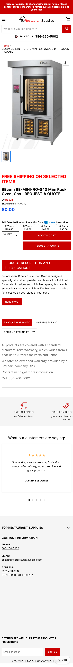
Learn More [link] (62, 222)
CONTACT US (44, 661)
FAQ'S (30, 661)
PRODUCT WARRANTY (17, 322)
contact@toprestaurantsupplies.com (22, 559)
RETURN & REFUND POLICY (19, 332)
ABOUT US (17, 661)
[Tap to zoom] (66, 62)
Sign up (52, 651)
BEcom (9, 199)
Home (5, 45)
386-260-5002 (10, 548)
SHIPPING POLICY (46, 322)
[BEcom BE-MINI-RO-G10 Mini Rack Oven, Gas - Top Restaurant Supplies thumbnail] (6, 156)
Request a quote (47, 245)
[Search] (66, 29)
